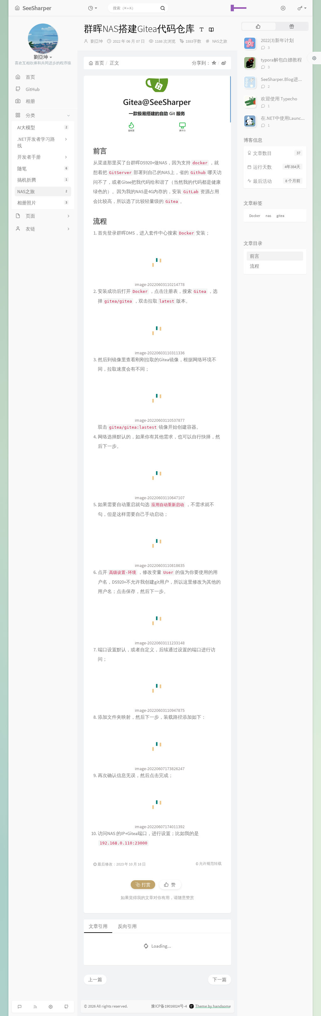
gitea (280, 215)
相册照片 (42, 203)
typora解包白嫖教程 (281, 60)
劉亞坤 (97, 41)
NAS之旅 (42, 191)
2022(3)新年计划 (277, 40)
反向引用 (127, 926)
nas (268, 215)
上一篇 (95, 979)
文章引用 (98, 926)
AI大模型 (42, 127)
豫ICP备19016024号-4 (169, 1006)
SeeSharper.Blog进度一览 (286, 79)
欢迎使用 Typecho (279, 99)
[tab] (258, 26)
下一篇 (220, 979)
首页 (99, 63)
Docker (254, 215)
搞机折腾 (42, 180)
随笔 (42, 169)
